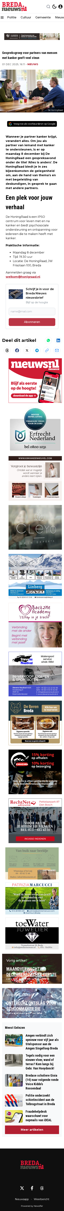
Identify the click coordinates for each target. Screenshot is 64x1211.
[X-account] (22, 1188)
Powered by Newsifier (32, 1206)
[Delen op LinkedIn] (58, 340)
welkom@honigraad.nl (23, 276)
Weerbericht (41, 1199)
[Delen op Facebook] (17, 350)
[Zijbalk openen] (2, 17)
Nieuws (32, 64)
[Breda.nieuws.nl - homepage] (14, 6)
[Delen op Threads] (7, 350)
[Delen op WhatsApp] (48, 340)
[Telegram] (37, 350)
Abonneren (32, 322)
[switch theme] (54, 6)
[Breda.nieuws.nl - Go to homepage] (32, 1165)
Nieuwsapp (22, 1199)
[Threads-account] (42, 1188)
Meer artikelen (32, 1129)
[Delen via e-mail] (56, 350)
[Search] (48, 6)
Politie (11, 17)
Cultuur (26, 17)
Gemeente (43, 17)
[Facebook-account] (32, 1188)
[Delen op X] (27, 350)
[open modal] (60, 6)
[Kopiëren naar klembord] (46, 350)
